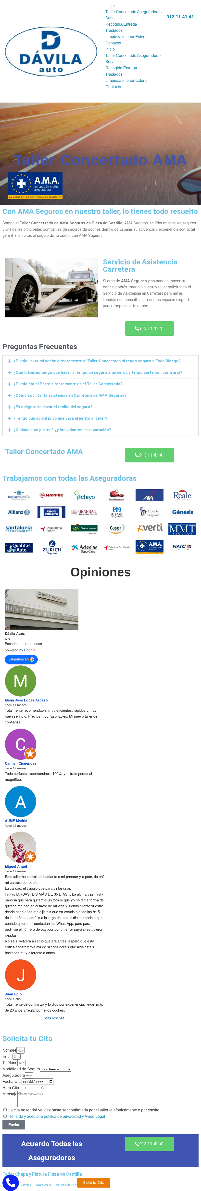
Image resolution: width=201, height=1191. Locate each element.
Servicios (113, 18)
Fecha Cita (12, 1081)
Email (7, 1057)
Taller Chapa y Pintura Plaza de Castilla (42, 1174)
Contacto (113, 43)
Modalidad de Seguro (21, 1069)
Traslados (114, 30)
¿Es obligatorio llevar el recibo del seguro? (52, 407)
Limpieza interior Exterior (127, 37)
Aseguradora (13, 1075)
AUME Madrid (16, 820)
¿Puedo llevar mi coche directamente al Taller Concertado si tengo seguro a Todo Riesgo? (97, 361)
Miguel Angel (16, 866)
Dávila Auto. (15, 633)
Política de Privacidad (71, 1184)
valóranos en (19, 659)
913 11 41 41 (180, 16)
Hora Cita (10, 1088)
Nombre (9, 1050)
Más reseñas (54, 1017)
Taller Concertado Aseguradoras (133, 12)
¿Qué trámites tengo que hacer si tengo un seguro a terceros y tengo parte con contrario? (97, 372)
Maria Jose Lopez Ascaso (26, 700)
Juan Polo (13, 994)
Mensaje (9, 1094)
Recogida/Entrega (121, 24)
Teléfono (9, 1063)
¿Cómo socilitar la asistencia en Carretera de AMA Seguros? (69, 395)
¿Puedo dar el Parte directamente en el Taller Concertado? (68, 384)
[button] (100, 361)
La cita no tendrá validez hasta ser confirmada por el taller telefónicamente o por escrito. (84, 1110)
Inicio (110, 5)
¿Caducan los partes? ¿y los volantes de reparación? (62, 430)
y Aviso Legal (93, 1116)
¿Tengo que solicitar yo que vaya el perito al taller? (60, 418)
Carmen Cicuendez (20, 763)
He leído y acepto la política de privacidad (44, 1116)
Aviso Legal (43, 1184)
